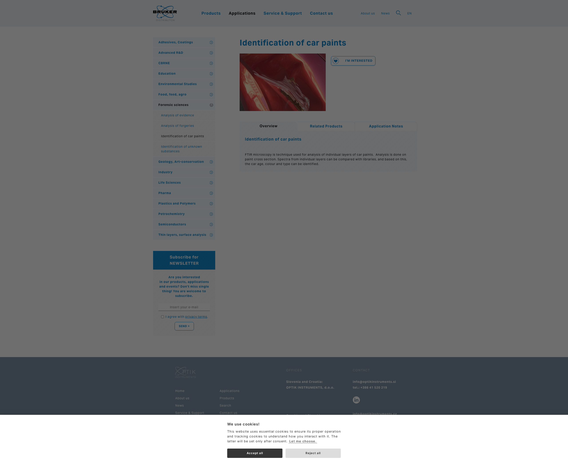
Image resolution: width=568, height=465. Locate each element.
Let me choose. (302, 441)
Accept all (255, 453)
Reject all (313, 453)
